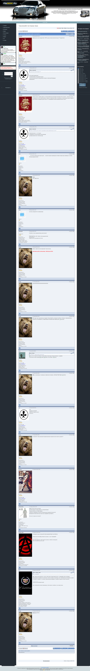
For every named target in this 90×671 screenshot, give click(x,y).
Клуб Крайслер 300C (45, 667)
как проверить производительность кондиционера (81, 56)
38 (73, 532)
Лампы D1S (80, 34)
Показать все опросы (83, 87)
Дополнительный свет (82, 31)
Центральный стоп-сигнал (83, 36)
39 (73, 570)
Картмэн (20, 469)
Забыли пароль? (8, 78)
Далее (26, 31)
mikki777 (80, 45)
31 (73, 316)
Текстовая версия (46, 660)
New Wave (80, 51)
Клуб (29, 25)
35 (73, 434)
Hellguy (80, 54)
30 (73, 281)
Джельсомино (21, 506)
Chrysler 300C (45, 22)
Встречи (36, 25)
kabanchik (20, 36)
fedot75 (80, 48)
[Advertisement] (46, 657)
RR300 (80, 42)
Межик (20, 175)
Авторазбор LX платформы (83, 46)
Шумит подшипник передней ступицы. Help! (82, 44)
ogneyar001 (81, 38)
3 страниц (20, 31)
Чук (19, 570)
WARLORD (21, 231)
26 (73, 175)
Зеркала (80, 49)
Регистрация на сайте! (8, 77)
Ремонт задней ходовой (83, 40)
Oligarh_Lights (21, 532)
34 (73, 407)
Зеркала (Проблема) (82, 60)
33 (73, 373)
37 (73, 506)
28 (73, 231)
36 (73, 469)
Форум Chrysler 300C (23, 25)
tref (19, 126)
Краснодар (32, 25)
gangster (80, 33)
